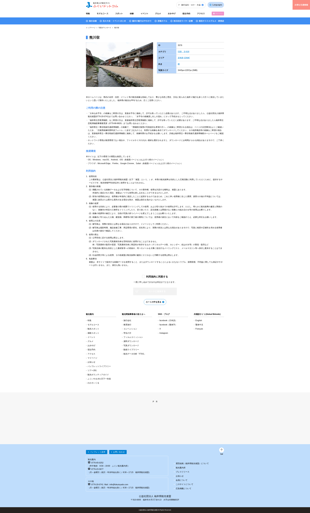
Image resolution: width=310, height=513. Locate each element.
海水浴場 (93, 21)
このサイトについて (184, 484)
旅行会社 (127, 320)
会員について (181, 480)
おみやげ (172, 13)
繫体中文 (199, 325)
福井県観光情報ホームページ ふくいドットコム (102, 5)
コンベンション (130, 329)
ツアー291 (92, 370)
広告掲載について (183, 488)
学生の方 (127, 333)
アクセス (201, 13)
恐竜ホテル (162, 21)
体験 (132, 13)
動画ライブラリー (131, 350)
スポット (119, 13)
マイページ (219, 13)
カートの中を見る (153, 302)
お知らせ (91, 362)
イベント (144, 13)
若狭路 (181, 58)
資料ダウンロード (131, 341)
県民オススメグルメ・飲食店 (211, 21)
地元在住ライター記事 (183, 21)
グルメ (158, 13)
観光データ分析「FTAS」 (135, 354)
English (198, 320)
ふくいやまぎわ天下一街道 (99, 379)
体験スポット (93, 333)
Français (199, 329)
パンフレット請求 (97, 452)
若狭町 (187, 58)
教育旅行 (127, 325)
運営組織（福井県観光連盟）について (192, 463)
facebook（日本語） (168, 320)
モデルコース (102, 13)
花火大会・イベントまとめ (114, 21)
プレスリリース (182, 472)
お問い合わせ (119, 452)
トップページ (90, 28)
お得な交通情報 (301, 5)
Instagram (163, 333)
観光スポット (93, 329)
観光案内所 (181, 468)
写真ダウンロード (105, 28)
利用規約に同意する (157, 276)
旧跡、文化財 (183, 52)
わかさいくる (93, 383)
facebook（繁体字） (168, 325)
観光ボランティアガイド (98, 375)
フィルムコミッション (133, 337)
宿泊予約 (186, 13)
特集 (88, 13)
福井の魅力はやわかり (141, 21)
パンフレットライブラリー (99, 366)
